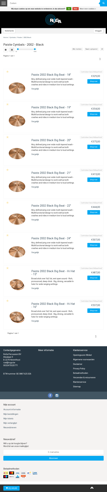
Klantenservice (79, 382)
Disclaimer (77, 364)
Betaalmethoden (80, 373)
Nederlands (9, 31)
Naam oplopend (91, 49)
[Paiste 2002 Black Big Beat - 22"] (17, 218)
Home (5, 37)
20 (102, 49)
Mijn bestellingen (10, 414)
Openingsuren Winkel (82, 355)
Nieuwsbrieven (9, 427)
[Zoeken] (103, 3)
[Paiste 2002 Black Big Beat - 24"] (17, 251)
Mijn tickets (8, 418)
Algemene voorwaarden (83, 359)
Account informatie (12, 409)
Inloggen (98, 31)
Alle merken (77, 49)
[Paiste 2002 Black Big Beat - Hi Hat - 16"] (17, 316)
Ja (69, 9)
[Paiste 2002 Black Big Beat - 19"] (17, 120)
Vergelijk (35, 89)
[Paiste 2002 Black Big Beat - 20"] (17, 153)
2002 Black (27, 37)
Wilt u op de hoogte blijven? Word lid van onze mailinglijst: (16, 444)
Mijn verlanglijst (10, 423)
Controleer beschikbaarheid (91, 72)
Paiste (19, 37)
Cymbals (12, 37)
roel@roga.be (9, 362)
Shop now (93, 81)
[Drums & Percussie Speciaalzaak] (53, 19)
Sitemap (77, 386)
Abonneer (53, 458)
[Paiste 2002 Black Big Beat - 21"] (17, 185)
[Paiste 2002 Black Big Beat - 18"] (17, 87)
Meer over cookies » (88, 9)
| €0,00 (12, 488)
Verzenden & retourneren (84, 377)
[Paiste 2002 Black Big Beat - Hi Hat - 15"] (17, 284)
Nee (75, 9)
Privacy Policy (79, 368)
